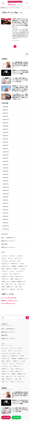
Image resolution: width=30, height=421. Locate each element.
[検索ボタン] (3, 3)
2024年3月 (5, 177)
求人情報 (5, 244)
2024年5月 (5, 171)
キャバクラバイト (20, 271)
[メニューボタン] (27, 3)
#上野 (18, 261)
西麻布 (3, 286)
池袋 (3, 284)
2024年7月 (5, 164)
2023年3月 (5, 216)
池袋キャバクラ (9, 284)
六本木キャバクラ (19, 276)
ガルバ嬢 (23, 268)
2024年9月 (5, 158)
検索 (27, 54)
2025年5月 (5, 135)
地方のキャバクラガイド (9, 240)
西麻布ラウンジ (10, 286)
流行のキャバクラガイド (9, 247)
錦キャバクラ (20, 289)
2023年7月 (5, 203)
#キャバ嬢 (19, 256)
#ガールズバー (5, 256)
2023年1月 (5, 222)
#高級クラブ (16, 268)
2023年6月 (5, 206)
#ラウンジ (10, 258)
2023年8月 (5, 200)
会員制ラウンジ (5, 276)
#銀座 (3, 268)
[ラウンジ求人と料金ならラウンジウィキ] (15, 3)
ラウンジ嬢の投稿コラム (9, 237)
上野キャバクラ (16, 273)
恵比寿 (11, 279)
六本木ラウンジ (5, 279)
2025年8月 (5, 126)
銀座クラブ (12, 289)
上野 (10, 273)
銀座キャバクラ (5, 289)
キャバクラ (12, 271)
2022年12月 (6, 226)
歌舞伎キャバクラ (6, 281)
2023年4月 (5, 213)
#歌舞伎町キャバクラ (23, 266)
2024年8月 (5, 161)
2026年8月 (5, 106)
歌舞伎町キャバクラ (21, 281)
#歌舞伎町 (14, 266)
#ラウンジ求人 (12, 261)
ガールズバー (5, 271)
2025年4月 (5, 139)
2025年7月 (5, 129)
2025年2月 (5, 145)
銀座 (20, 286)
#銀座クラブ (9, 268)
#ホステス (4, 258)
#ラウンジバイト (18, 258)
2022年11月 (6, 229)
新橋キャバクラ (18, 279)
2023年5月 (5, 209)
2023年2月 (5, 219)
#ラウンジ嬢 (4, 261)
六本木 (11, 276)
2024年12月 (6, 151)
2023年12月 (6, 187)
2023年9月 (5, 197)
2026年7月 (5, 110)
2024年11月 (6, 155)
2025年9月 (5, 122)
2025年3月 (5, 142)
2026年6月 (5, 113)
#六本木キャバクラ (6, 266)
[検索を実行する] (27, 317)
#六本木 (22, 263)
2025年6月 (5, 132)
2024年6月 (5, 168)
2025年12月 (6, 119)
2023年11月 (6, 190)
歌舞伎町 (13, 281)
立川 (15, 284)
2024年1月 (5, 184)
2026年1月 (5, 116)
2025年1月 (5, 148)
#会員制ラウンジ (14, 263)
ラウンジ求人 (5, 273)
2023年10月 (6, 193)
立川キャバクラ (21, 284)
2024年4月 (5, 174)
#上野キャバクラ (5, 263)
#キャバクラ (12, 256)
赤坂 (16, 286)
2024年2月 (5, 180)
